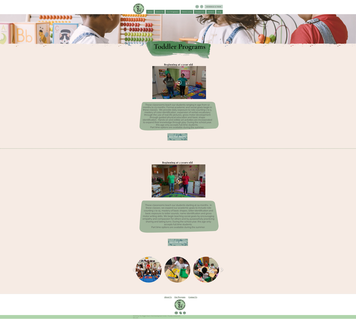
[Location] (201, 7)
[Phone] (180, 313)
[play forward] (222, 269)
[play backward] (134, 269)
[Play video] (179, 82)
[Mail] (197, 7)
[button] (149, 270)
